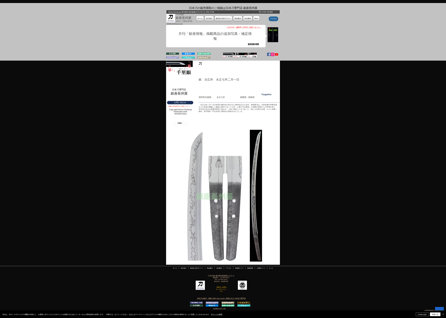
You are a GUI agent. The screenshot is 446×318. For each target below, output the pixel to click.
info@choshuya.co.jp (175, 24)
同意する (435, 314)
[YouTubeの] (276, 54)
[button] (248, 18)
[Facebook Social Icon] (269, 54)
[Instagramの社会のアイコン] (272, 54)
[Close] (443, 314)
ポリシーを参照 (216, 314)
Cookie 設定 (422, 314)
